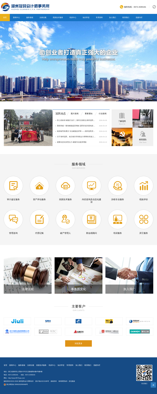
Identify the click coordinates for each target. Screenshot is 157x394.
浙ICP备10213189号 (42, 381)
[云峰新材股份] (78, 321)
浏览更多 (78, 343)
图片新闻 (74, 114)
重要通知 (88, 114)
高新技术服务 (58, 17)
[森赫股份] (48, 321)
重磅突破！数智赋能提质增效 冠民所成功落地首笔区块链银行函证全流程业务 (77, 126)
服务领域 (29, 17)
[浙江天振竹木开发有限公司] (48, 331)
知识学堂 (86, 17)
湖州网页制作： (63, 381)
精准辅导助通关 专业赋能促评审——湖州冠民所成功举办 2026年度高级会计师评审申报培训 (77, 131)
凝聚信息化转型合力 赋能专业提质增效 (72, 142)
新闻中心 (16, 17)
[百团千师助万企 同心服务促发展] (28, 145)
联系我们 (125, 17)
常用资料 (99, 17)
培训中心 (72, 17)
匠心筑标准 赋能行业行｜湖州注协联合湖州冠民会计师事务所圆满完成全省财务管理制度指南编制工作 (77, 120)
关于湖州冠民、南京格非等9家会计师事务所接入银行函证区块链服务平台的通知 (77, 137)
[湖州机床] (109, 331)
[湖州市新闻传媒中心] (139, 321)
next (143, 61)
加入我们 (112, 17)
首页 (5, 17)
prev (13, 61)
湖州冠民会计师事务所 (26, 381)
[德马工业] (139, 331)
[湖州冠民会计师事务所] (25, 7)
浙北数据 (72, 381)
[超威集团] (109, 321)
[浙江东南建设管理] (78, 331)
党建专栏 (139, 17)
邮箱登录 (54, 381)
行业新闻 (102, 114)
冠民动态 (61, 113)
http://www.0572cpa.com (16, 378)
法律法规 (43, 17)
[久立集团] (17, 321)
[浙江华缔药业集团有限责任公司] (17, 331)
